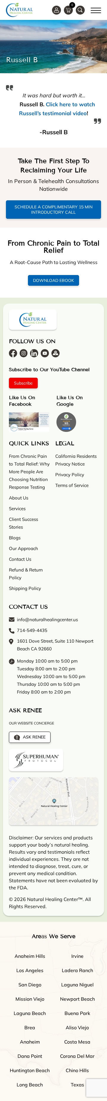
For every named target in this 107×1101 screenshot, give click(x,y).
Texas (77, 1085)
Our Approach (23, 548)
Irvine (77, 956)
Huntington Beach (30, 1070)
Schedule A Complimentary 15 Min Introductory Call (53, 209)
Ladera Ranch (77, 970)
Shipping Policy (25, 588)
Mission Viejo (29, 999)
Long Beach (30, 1085)
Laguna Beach (30, 1013)
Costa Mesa (77, 1042)
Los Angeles (29, 970)
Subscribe (23, 383)
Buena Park (77, 1013)
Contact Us (20, 559)
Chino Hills (77, 1070)
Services (17, 508)
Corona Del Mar (77, 1056)
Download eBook (53, 280)
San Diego (29, 985)
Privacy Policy (69, 474)
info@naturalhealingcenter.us (47, 619)
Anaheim (30, 1042)
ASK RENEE (34, 737)
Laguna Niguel (77, 985)
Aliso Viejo (77, 1027)
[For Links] (96, 9)
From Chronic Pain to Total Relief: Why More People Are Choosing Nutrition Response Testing (29, 471)
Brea (29, 1027)
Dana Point (30, 1056)
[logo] (19, 10)
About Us (18, 498)
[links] (80, 10)
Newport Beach (77, 999)
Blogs (15, 538)
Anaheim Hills (30, 956)
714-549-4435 (32, 630)
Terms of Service (72, 485)
